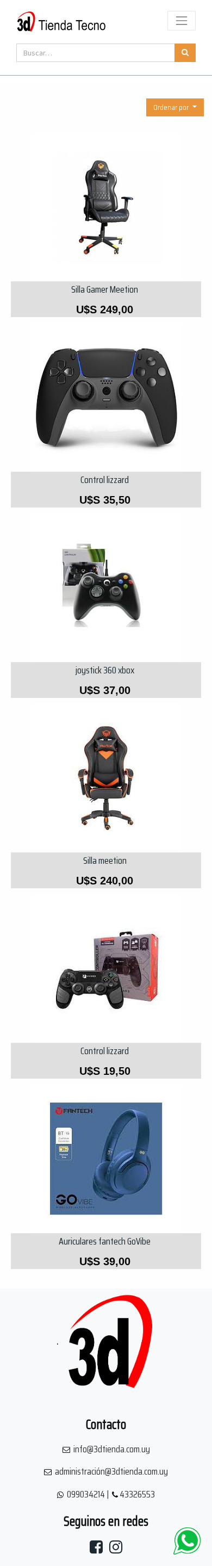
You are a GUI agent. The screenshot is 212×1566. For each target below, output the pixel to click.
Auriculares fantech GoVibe (105, 1241)
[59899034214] (187, 1541)
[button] (175, 107)
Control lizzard (104, 479)
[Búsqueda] (185, 53)
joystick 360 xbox (105, 670)
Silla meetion (105, 860)
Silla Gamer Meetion (104, 289)
